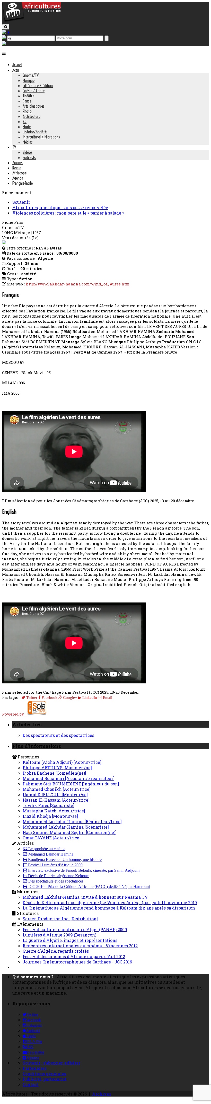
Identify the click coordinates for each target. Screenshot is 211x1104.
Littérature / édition (38, 85)
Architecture (31, 116)
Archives (101, 1094)
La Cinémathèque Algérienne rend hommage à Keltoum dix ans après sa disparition (109, 908)
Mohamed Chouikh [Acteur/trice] (57, 789)
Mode (27, 126)
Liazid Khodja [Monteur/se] (50, 816)
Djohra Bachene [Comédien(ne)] (54, 773)
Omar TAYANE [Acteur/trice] (52, 837)
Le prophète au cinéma (46, 849)
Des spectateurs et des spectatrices (58, 735)
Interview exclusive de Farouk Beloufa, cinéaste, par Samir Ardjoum (83, 870)
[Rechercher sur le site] (5, 27)
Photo (27, 111)
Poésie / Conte (34, 90)
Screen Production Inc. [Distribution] (60, 918)
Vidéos (27, 152)
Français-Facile (22, 183)
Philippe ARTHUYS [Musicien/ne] (57, 767)
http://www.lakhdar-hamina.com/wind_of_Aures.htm (77, 283)
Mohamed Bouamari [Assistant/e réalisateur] (69, 778)
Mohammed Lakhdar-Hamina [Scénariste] (66, 827)
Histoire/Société (35, 131)
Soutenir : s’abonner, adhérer (51, 1062)
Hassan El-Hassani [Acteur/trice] (56, 800)
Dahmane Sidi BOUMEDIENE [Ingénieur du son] (71, 783)
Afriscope (19, 172)
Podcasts (29, 157)
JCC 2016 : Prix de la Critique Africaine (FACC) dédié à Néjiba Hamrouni (88, 887)
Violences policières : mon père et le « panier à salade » (68, 213)
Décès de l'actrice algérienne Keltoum (58, 876)
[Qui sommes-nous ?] (4, 43)
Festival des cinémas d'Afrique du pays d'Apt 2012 (74, 956)
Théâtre (28, 95)
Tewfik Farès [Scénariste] (48, 805)
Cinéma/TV (31, 75)
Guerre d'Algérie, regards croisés (56, 951)
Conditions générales (44, 1073)
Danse (27, 101)
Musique (28, 80)
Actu (15, 70)
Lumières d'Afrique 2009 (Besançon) (59, 935)
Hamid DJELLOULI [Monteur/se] (55, 794)
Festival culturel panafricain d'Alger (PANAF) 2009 (75, 929)
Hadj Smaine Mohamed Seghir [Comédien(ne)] (70, 832)
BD (25, 121)
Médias (28, 142)
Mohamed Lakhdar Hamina (50, 854)
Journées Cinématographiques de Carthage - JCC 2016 (77, 961)
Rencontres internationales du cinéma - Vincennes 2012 (80, 945)
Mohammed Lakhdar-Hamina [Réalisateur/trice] (72, 821)
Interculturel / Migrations (41, 137)
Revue (16, 167)
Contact (31, 1084)
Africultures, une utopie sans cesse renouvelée (60, 207)
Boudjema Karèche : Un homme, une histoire (64, 860)
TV (14, 147)
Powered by (14, 714)
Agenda (17, 178)
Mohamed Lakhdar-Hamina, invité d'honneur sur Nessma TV (85, 897)
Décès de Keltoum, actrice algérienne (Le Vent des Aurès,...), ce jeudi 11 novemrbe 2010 (110, 902)
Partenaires (35, 1068)
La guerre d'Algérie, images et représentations (70, 940)
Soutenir (21, 202)
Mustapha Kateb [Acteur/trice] (54, 810)
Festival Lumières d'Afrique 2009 (55, 865)
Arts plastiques (34, 106)
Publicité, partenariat (45, 1079)
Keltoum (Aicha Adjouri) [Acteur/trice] (62, 762)
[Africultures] (31, 21)
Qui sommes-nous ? (33, 976)
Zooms (17, 162)
